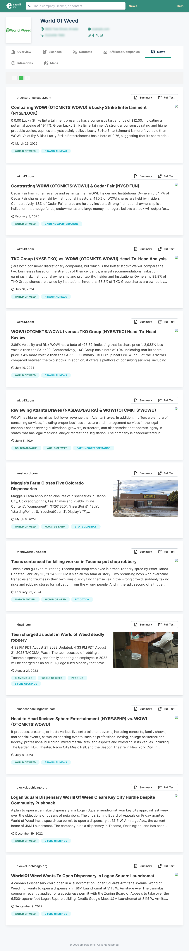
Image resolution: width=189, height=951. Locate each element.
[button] (179, 6)
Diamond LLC (23, 678)
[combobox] (76, 6)
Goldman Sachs (26, 448)
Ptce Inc (77, 678)
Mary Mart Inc (25, 599)
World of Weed (25, 151)
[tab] (21, 52)
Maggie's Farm (55, 526)
